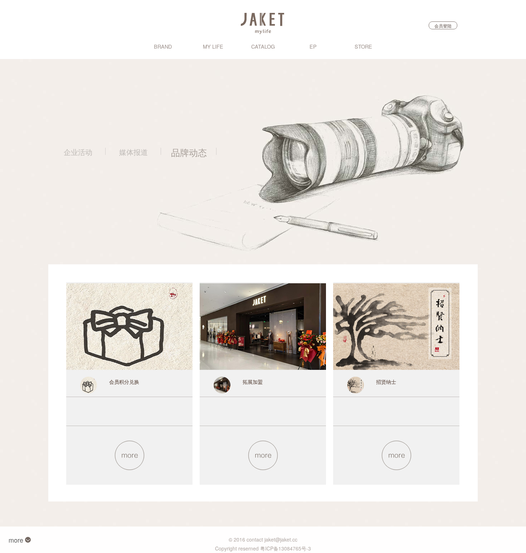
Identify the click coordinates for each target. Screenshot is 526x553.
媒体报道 (133, 152)
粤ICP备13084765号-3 (285, 548)
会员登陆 (443, 26)
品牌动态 (189, 152)
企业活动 (78, 152)
